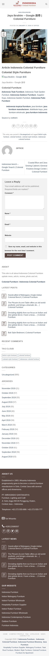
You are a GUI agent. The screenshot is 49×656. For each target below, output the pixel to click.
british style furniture (9, 355)
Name (7, 213)
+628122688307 (12, 527)
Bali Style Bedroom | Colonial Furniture (24, 333)
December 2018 (8, 438)
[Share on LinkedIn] (35, 126)
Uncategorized (24, 12)
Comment (9, 193)
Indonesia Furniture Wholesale (15, 613)
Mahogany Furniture (33, 647)
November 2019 (8, 388)
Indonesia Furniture (10, 592)
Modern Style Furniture (23, 650)
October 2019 (7, 393)
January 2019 (7, 434)
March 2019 (7, 425)
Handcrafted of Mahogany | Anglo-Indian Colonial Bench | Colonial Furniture (25, 296)
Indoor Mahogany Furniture (13, 596)
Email (7, 224)
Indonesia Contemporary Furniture (16, 617)
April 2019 (6, 420)
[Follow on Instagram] (8, 531)
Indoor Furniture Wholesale (13, 601)
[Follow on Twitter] (13, 531)
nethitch (14, 118)
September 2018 (9, 452)
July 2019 (6, 407)
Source (5, 118)
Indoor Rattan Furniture (11, 609)
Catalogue (34, 634)
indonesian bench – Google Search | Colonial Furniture (12, 167)
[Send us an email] (17, 531)
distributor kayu (36, 109)
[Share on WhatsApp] (14, 126)
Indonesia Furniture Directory (30, 642)
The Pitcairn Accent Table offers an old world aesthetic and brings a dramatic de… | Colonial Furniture (26, 305)
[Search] (46, 4)
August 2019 (7, 402)
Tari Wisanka (10, 519)
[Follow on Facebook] (4, 531)
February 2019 (8, 429)
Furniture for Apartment (24, 653)
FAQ (26, 634)
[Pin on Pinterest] (31, 126)
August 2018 (7, 457)
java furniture (37, 106)
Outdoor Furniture (9, 621)
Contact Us (25, 636)
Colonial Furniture (39, 650)
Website (8, 235)
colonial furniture (15, 137)
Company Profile (16, 634)
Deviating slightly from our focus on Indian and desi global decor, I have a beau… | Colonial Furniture (27, 315)
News (43, 634)
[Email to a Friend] (27, 126)
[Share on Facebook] (18, 126)
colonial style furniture (29, 137)
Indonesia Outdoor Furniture (23, 95)
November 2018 (8, 443)
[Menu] (3, 4)
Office (36, 25)
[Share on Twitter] (22, 126)
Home (5, 634)
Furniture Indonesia (10, 625)
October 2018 (7, 448)
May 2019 (6, 416)
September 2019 (9, 398)
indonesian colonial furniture (29, 359)
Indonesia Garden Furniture (18, 98)
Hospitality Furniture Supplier (14, 605)
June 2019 (6, 411)
